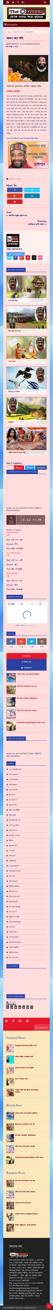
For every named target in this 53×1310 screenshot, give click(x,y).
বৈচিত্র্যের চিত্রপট (13, 901)
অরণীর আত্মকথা (13, 784)
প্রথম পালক (12, 876)
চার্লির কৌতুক (12, 815)
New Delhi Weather (13, 553)
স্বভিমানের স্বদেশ (13, 952)
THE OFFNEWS (8, 1308)
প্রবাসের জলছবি (13, 881)
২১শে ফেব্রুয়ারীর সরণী (15, 769)
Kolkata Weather (12, 532)
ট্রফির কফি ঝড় (13, 845)
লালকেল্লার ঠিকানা (14, 937)
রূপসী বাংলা (12, 927)
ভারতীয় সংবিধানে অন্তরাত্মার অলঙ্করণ (26, 1214)
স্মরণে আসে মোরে (13, 957)
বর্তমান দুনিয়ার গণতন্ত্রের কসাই (24, 1057)
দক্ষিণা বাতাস (12, 855)
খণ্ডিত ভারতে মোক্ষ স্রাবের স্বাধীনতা (28, 674)
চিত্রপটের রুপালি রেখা (14, 820)
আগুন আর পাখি (14, 38)
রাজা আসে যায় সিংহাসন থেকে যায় (27, 686)
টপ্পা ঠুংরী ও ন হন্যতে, (13, 47)
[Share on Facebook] (15, 190)
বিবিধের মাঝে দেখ (13, 891)
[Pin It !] (15, 201)
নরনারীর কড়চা (12, 861)
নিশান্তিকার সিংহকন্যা (15, 871)
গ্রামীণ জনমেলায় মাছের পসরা (16, 452)
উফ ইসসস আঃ (13, 800)
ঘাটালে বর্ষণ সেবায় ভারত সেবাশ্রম (27, 710)
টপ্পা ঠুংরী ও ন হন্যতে (18, 32)
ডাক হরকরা (12, 850)
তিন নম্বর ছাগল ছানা (14, 331)
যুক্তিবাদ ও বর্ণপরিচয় (14, 916)
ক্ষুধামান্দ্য (10, 422)
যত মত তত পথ (13, 911)
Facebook (41, 467)
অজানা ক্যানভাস (13, 774)
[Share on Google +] (15, 196)
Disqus (30, 467)
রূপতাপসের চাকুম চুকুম (14, 922)
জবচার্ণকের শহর (13, 830)
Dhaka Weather (11, 573)
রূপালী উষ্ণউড (13, 932)
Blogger (19, 467)
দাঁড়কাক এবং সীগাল (14, 392)
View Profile (17, 254)
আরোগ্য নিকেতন (13, 789)
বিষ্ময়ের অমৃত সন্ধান (14, 896)
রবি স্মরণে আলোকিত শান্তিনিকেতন (27, 698)
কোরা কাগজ (11, 361)
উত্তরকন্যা (12, 794)
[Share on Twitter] (32, 190)
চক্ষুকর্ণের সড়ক (13, 805)
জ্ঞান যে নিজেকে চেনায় (21, 1079)
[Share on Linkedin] (32, 196)
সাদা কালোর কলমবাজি (15, 942)
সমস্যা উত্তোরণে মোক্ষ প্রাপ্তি (24, 1068)
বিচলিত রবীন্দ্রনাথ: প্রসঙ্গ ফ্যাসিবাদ (25, 1225)
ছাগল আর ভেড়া (13, 300)
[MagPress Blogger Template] (26, 13)
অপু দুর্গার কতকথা (13, 779)
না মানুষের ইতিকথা (14, 866)
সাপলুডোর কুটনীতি (13, 947)
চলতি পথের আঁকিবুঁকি (14, 810)
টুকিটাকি (11, 840)
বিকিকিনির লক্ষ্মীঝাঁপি (14, 886)
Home (9, 32)
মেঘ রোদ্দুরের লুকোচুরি (14, 906)
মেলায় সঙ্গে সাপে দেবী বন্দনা (23, 1203)
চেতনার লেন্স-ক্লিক (14, 825)
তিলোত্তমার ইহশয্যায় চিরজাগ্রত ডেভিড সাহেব (31, 722)
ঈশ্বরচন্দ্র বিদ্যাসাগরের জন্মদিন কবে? (26, 1045)
